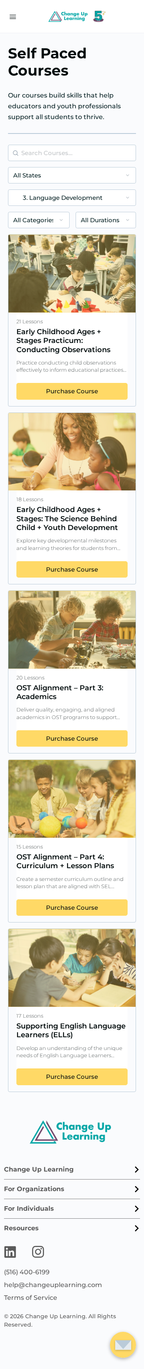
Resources (21, 1228)
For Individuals (29, 1208)
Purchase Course (72, 391)
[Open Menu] (13, 16)
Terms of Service (30, 1297)
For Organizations (34, 1189)
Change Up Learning (39, 1169)
